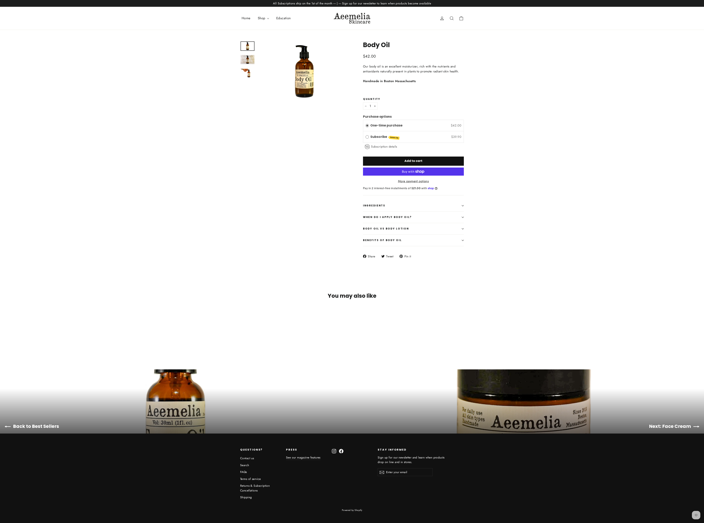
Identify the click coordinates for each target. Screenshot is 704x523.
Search (244, 465)
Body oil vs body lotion (386, 228)
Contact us (247, 458)
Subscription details (384, 146)
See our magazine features (303, 457)
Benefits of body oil (382, 240)
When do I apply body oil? (387, 217)
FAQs (243, 472)
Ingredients (374, 205)
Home (246, 18)
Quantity (371, 99)
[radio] (367, 125)
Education (283, 18)
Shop (262, 18)
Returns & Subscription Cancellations (255, 488)
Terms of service (250, 479)
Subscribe (384, 137)
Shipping (246, 497)
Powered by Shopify (352, 510)
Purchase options (377, 116)
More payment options (413, 181)
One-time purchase (386, 125)
